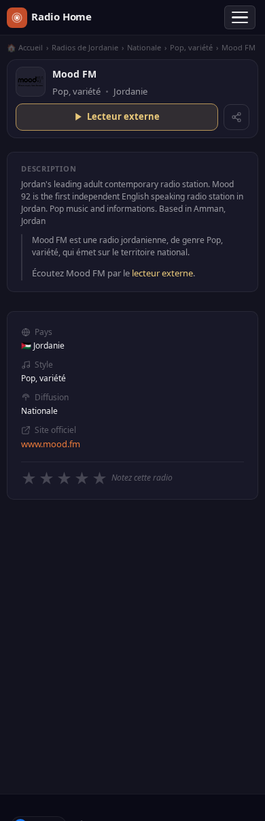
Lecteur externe (123, 116)
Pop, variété (191, 47)
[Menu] (239, 17)
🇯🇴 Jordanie (43, 345)
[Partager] (236, 117)
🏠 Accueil (25, 47)
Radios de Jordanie (85, 47)
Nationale (144, 47)
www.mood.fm (50, 444)
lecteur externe (162, 273)
